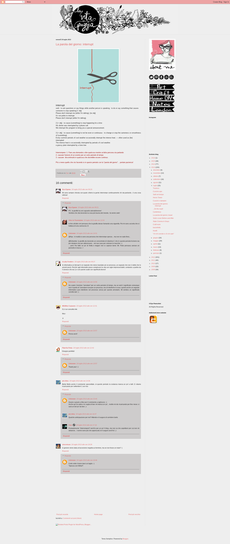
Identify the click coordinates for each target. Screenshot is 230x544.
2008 (153, 270)
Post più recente (62, 514)
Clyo (70, 425)
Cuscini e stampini (159, 201)
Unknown (72, 233)
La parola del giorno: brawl (162, 215)
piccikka (65, 381)
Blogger (125, 539)
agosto (156, 182)
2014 (153, 164)
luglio (155, 186)
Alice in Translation (76, 220)
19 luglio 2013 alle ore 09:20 (81, 189)
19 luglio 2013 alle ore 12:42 (83, 348)
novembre (157, 173)
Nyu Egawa (66, 189)
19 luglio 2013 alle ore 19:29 (81, 444)
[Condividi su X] (86, 171)
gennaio (156, 253)
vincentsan (66, 444)
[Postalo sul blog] (83, 171)
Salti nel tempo (158, 194)
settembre (157, 179)
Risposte (68, 203)
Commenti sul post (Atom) (72, 518)
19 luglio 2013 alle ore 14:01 (86, 233)
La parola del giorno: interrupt (160, 205)
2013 (153, 167)
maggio (156, 241)
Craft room (157, 224)
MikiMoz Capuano (68, 306)
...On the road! (158, 209)
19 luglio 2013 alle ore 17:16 (86, 425)
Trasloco (156, 188)
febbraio (156, 250)
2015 (153, 161)
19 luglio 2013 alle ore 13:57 (86, 331)
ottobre (156, 176)
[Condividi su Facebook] (88, 171)
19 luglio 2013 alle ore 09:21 (88, 207)
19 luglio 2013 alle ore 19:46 (86, 460)
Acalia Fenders (68, 262)
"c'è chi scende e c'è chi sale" (163, 234)
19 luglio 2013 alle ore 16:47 (86, 414)
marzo (155, 247)
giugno (156, 238)
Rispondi (65, 198)
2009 (153, 266)
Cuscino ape (157, 191)
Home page (98, 514)
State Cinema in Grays (161, 221)
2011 (153, 260)
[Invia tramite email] (81, 171)
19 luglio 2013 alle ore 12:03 (94, 220)
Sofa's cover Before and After (163, 218)
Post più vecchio (134, 514)
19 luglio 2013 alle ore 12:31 (86, 306)
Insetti (155, 231)
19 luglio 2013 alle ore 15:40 (86, 399)
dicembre (156, 170)
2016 (153, 158)
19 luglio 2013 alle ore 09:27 (84, 262)
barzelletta (157, 227)
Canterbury (157, 212)
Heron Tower (157, 198)
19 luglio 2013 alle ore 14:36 (79, 381)
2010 (153, 263)
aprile (155, 244)
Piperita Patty (67, 348)
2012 (153, 257)
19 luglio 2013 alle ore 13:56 (86, 282)
